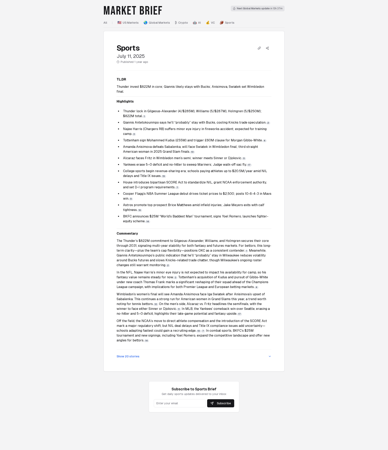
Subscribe (224, 403)
